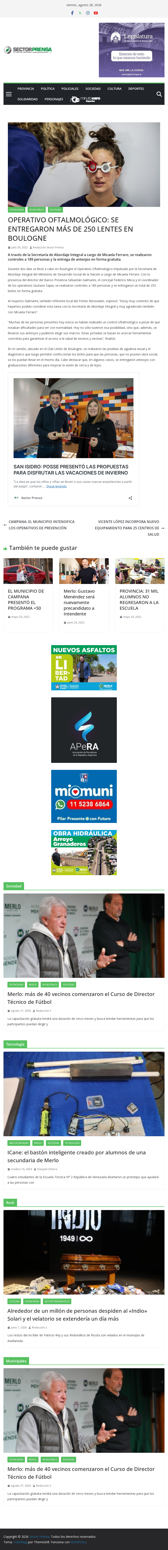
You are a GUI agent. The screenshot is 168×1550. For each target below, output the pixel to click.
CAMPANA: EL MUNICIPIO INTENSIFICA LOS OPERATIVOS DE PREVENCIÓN (42, 524)
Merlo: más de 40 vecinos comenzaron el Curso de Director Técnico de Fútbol (81, 997)
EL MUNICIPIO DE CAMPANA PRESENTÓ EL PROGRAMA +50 (26, 599)
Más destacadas (18, 1143)
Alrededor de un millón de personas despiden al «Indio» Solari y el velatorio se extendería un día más (77, 1314)
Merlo (33, 984)
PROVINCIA (26, 89)
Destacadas (17, 209)
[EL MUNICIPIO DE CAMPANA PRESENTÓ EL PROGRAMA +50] (28, 561)
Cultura (114, 89)
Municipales (36, 209)
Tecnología (72, 1143)
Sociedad (93, 89)
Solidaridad (28, 99)
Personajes (54, 99)
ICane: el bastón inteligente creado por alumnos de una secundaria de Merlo (76, 1156)
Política (47, 89)
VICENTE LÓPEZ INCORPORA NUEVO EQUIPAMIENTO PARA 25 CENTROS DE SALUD (127, 528)
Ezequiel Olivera (47, 1169)
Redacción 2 (39, 1327)
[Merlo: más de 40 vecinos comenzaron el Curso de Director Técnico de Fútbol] (84, 936)
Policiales (70, 89)
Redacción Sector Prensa (48, 247)
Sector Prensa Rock (57, 1301)
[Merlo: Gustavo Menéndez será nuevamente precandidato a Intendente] (83, 561)
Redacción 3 (43, 1011)
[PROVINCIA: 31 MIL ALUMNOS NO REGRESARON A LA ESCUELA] (139, 561)
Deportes (136, 89)
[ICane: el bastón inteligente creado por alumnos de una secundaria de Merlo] (84, 1094)
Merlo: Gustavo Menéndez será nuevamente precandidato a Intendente (79, 602)
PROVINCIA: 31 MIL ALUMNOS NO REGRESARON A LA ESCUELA (139, 599)
